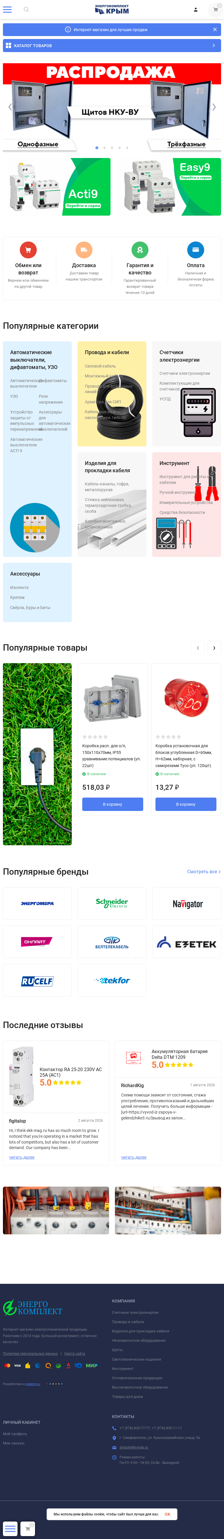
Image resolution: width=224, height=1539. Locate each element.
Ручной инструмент (178, 492)
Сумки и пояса (173, 522)
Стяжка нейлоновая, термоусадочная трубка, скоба (108, 505)
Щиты (117, 1350)
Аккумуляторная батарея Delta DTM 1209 (180, 1054)
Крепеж (17, 597)
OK (167, 1514)
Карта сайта (74, 1354)
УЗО (14, 396)
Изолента (19, 587)
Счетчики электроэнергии (185, 373)
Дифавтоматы (53, 380)
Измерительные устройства (186, 502)
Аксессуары (25, 574)
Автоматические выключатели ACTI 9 (26, 445)
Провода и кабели (107, 352)
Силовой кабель (100, 366)
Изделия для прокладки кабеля (140, 1331)
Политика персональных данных (30, 1354)
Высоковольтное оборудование (140, 1387)
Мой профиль (15, 1434)
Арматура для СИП (103, 402)
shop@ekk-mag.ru (134, 1447)
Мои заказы (13, 1443)
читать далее (21, 1157)
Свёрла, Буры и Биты (30, 607)
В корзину (112, 804)
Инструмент (175, 463)
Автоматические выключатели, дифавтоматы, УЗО (33, 359)
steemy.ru (33, 1384)
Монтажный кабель (104, 376)
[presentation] (10, 106)
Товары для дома (127, 1396)
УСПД (165, 399)
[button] (96, 147)
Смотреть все (202, 871)
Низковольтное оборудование (139, 1340)
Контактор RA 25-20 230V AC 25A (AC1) (71, 1072)
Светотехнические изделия (136, 1359)
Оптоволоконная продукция (137, 1378)
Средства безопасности (182, 512)
